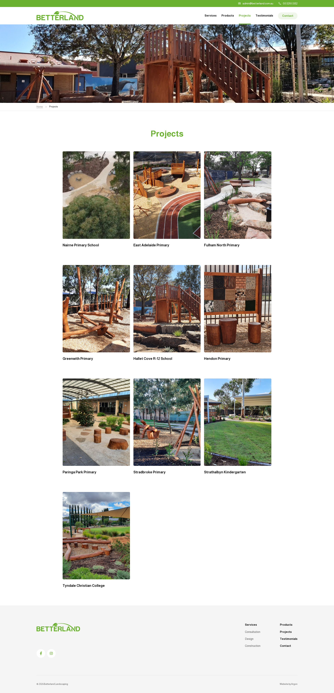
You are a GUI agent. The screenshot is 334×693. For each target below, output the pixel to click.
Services (211, 15)
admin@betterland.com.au (257, 3)
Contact (287, 15)
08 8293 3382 (290, 3)
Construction (252, 645)
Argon (294, 684)
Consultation (252, 631)
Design (249, 638)
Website (284, 684)
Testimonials (264, 15)
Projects (245, 15)
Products (227, 15)
